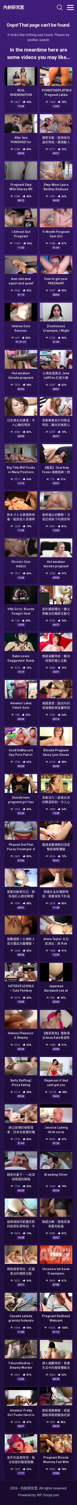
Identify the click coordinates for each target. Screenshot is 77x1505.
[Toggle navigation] (70, 7)
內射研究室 (13, 7)
